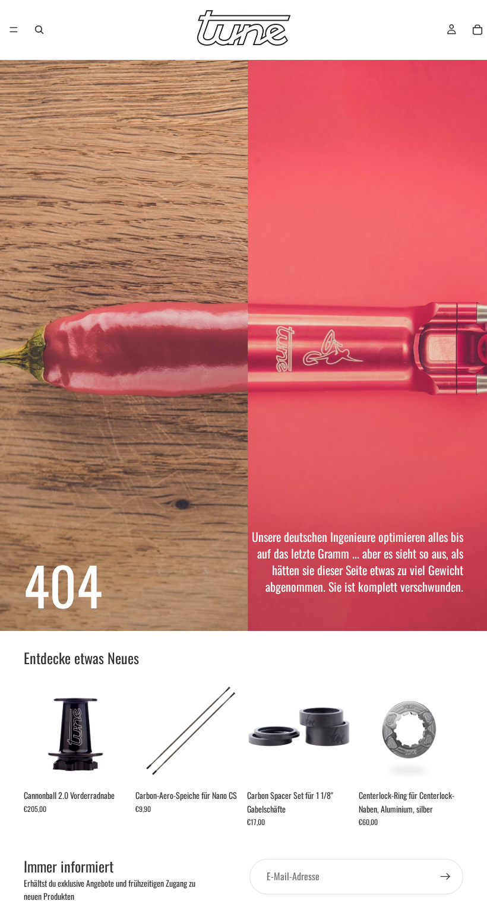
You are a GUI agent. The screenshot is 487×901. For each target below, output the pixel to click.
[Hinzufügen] (110, 766)
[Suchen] (39, 30)
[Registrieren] (445, 876)
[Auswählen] (221, 766)
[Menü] (13, 29)
